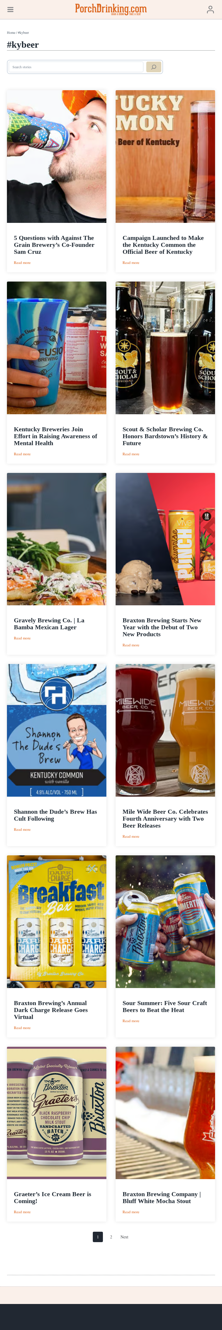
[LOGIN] (210, 9)
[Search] (153, 67)
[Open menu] (10, 9)
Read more (22, 262)
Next (124, 1237)
